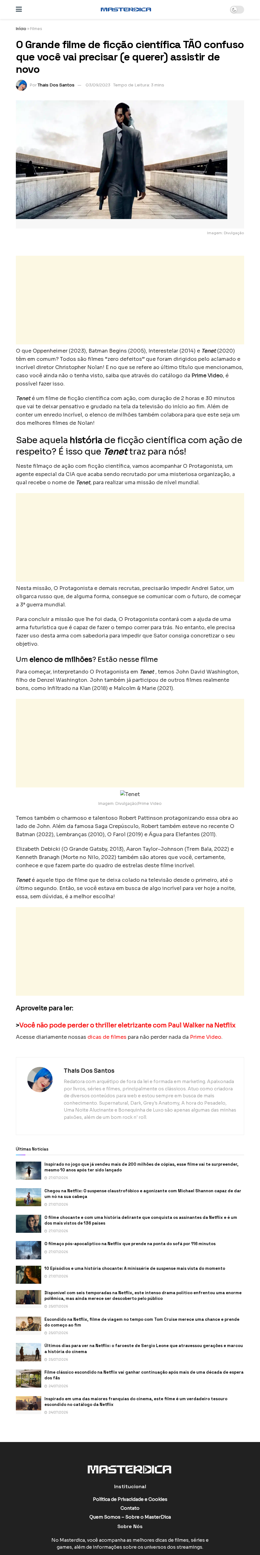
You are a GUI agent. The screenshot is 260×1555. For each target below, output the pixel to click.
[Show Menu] (19, 9)
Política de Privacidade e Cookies (130, 1499)
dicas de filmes (107, 1037)
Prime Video (205, 1037)
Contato (130, 1508)
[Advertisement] (130, 300)
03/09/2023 (98, 85)
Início (21, 28)
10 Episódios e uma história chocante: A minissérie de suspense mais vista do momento (134, 1268)
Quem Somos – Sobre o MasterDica (130, 1517)
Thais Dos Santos (56, 85)
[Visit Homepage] (126, 9)
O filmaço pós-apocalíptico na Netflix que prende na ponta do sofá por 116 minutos (130, 1243)
